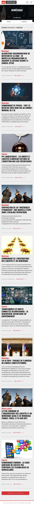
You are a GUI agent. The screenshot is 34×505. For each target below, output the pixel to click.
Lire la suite (18, 75)
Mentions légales (28, 502)
